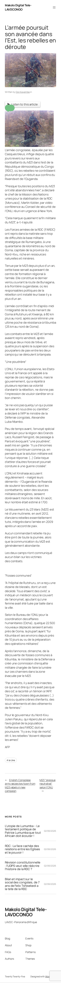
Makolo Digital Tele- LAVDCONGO (18, 7)
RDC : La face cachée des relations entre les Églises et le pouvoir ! (22, 849)
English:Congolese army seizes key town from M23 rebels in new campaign (20, 785)
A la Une (11, 760)
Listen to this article (24, 104)
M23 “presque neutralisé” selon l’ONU (47, 783)
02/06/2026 (50, 830)
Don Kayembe (23, 91)
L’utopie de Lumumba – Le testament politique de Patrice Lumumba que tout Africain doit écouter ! (23, 831)
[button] (10, 108)
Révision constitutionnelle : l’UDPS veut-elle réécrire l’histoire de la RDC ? (22, 866)
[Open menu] (54, 7)
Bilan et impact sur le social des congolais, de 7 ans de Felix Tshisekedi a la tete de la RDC (22, 884)
